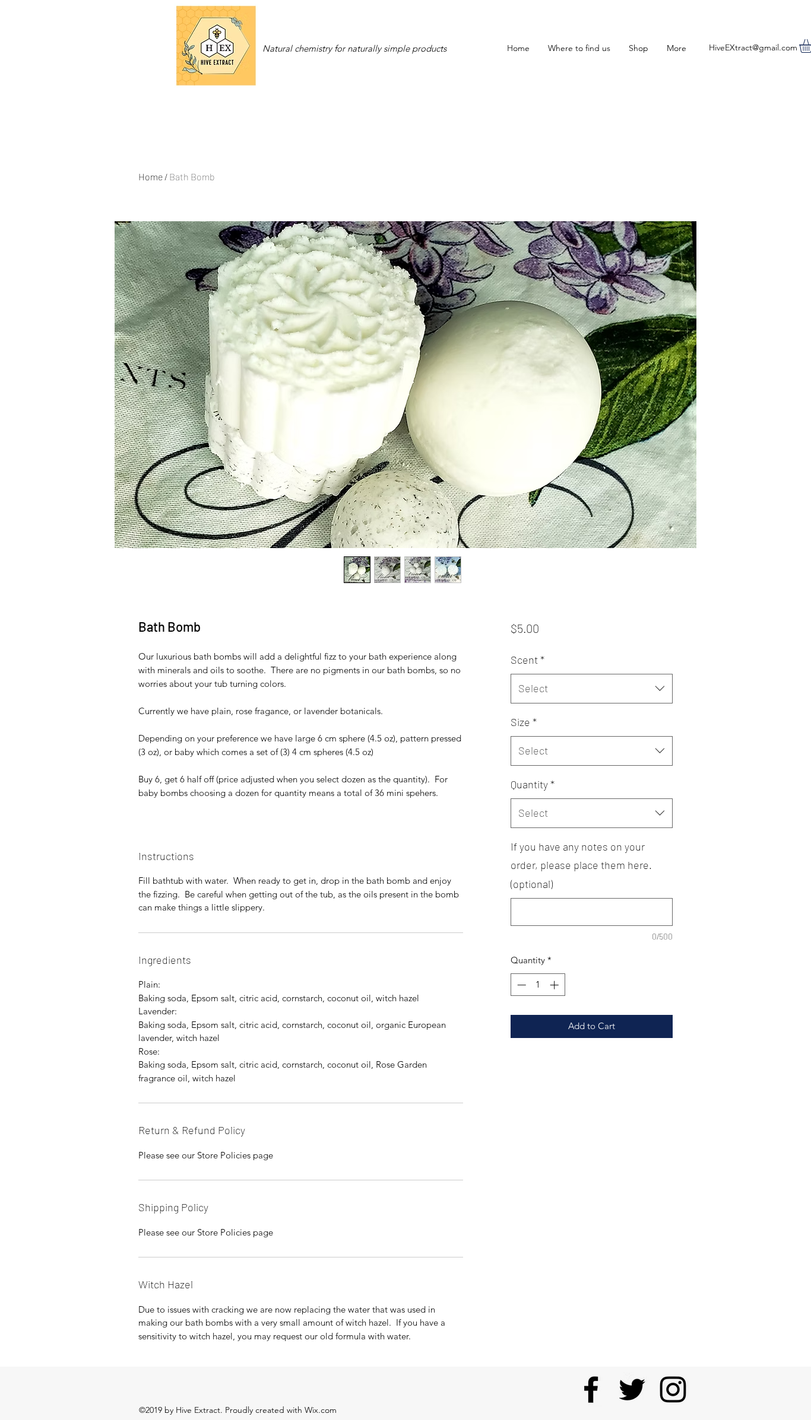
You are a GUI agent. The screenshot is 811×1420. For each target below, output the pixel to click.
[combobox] (592, 688)
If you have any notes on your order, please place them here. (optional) (581, 865)
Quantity (533, 784)
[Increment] (555, 985)
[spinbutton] (537, 985)
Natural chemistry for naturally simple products (354, 48)
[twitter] (632, 1389)
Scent (527, 659)
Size (524, 721)
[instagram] (672, 1389)
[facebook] (591, 1389)
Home (150, 176)
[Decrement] (520, 985)
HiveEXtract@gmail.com (753, 47)
